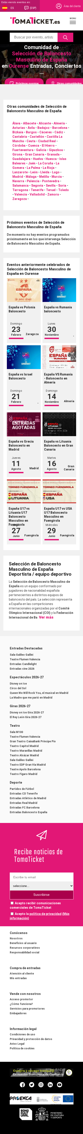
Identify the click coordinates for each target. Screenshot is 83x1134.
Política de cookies (22, 1048)
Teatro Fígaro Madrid (23, 774)
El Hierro (48, 145)
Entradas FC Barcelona (24, 807)
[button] (73, 20)
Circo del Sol (18, 688)
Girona (17, 154)
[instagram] (41, 1084)
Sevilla (51, 185)
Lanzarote (20, 172)
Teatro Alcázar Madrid (24, 755)
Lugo (56, 172)
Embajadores (18, 1013)
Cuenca (33, 145)
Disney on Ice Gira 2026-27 (27, 712)
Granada (53, 154)
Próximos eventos (27, 83)
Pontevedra (50, 181)
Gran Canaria (34, 154)
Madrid (17, 176)
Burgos (31, 132)
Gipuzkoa (56, 150)
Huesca (51, 159)
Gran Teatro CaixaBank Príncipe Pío (33, 741)
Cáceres (45, 132)
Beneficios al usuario (23, 943)
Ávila (31, 128)
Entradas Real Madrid (23, 803)
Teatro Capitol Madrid (24, 746)
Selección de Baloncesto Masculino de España (41, 56)
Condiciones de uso (22, 1034)
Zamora (53, 194)
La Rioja (48, 168)
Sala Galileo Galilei (21, 654)
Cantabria (19, 136)
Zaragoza (19, 199)
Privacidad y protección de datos (31, 1039)
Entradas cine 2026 (22, 668)
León (34, 172)
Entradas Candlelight (23, 664)
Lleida (44, 172)
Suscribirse (41, 894)
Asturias (18, 128)
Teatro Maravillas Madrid (26, 750)
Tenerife (37, 190)
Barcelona (59, 128)
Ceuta (31, 141)
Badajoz (43, 128)
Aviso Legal (17, 1043)
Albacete (29, 123)
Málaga (31, 176)
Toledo (63, 190)
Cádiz (58, 132)
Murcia (57, 176)
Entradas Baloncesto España (28, 812)
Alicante (45, 123)
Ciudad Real (47, 141)
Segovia (37, 185)
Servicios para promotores (27, 1008)
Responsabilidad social (24, 952)
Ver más (45, 617)
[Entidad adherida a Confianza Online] (41, 1075)
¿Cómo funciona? (21, 1004)
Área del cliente (72, 6)
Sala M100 (16, 732)
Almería (59, 123)
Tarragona (20, 190)
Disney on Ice (18, 683)
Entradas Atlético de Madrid (28, 798)
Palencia (33, 181)
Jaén (31, 163)
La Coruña (45, 163)
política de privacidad (45, 914)
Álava (16, 123)
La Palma (33, 168)
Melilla (44, 176)
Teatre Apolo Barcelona (25, 769)
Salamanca (20, 185)
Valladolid (37, 194)
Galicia (41, 150)
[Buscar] (65, 37)
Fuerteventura (22, 150)
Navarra (18, 181)
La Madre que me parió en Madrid (31, 697)
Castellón (37, 136)
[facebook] (22, 1084)
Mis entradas (18, 978)
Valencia (20, 194)
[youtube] (59, 1084)
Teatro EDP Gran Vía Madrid (28, 764)
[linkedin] (50, 1084)
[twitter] (31, 1084)
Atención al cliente (22, 973)
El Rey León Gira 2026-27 (25, 717)
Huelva (38, 159)
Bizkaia (17, 132)
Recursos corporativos (25, 947)
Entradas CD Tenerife (24, 793)
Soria (62, 185)
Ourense (19, 66)
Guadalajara (21, 159)
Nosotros (16, 938)
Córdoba (18, 145)
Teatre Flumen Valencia (25, 659)
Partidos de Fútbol (22, 789)
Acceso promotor (21, 999)
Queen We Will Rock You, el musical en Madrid (39, 693)
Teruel (51, 190)
